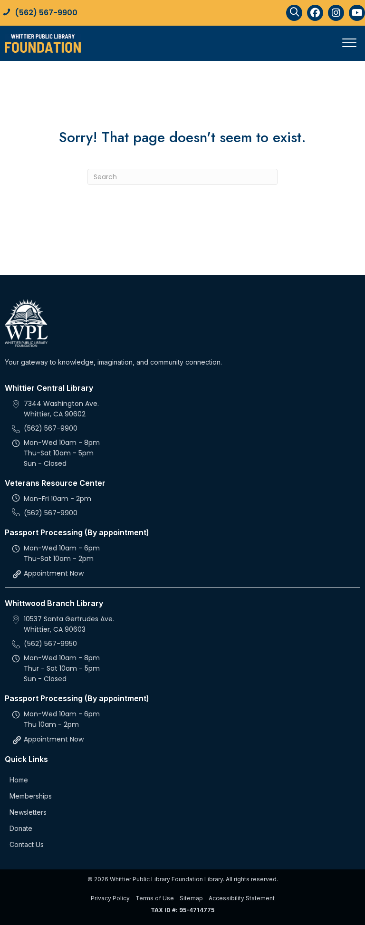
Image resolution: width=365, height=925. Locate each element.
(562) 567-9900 (46, 12)
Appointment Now (54, 573)
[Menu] (349, 43)
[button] (294, 13)
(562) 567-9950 (50, 643)
